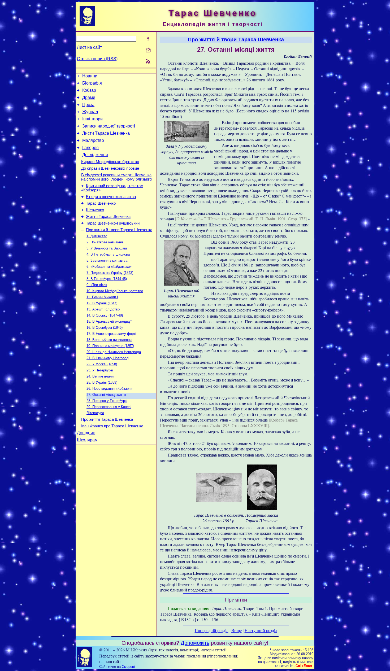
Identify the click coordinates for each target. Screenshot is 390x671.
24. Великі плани (100, 376)
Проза (88, 104)
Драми (88, 97)
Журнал (90, 111)
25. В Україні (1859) (101, 382)
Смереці (128, 667)
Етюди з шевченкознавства (111, 197)
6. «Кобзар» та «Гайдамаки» (109, 267)
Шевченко (95, 210)
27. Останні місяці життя (106, 395)
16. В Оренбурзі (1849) (104, 328)
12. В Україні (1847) (101, 303)
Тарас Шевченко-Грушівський (113, 223)
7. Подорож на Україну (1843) (109, 273)
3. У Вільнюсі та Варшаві (106, 248)
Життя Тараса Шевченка (108, 216)
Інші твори (92, 119)
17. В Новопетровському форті (111, 334)
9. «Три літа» (96, 285)
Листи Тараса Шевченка (106, 133)
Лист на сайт (89, 47)
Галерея (90, 147)
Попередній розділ (211, 630)
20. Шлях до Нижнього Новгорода (113, 352)
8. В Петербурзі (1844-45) (106, 279)
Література (95, 413)
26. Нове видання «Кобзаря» (109, 389)
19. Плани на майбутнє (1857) (110, 346)
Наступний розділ (261, 630)
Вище (236, 630)
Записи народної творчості (108, 126)
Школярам (87, 440)
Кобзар (89, 90)
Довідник (86, 433)
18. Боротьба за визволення (109, 340)
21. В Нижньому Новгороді (107, 358)
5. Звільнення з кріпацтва (106, 260)
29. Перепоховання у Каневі (108, 407)
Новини (89, 76)
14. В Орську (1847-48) (104, 315)
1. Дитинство (96, 236)
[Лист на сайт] (148, 50)
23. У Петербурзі (99, 370)
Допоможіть (195, 643)
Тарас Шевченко (101, 203)
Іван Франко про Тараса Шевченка (112, 426)
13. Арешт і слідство (103, 309)
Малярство (93, 140)
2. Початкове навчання (104, 242)
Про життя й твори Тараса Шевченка (119, 230)
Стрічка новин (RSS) (97, 58)
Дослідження (95, 154)
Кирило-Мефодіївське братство (110, 162)
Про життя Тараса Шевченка (107, 419)
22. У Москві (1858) (101, 364)
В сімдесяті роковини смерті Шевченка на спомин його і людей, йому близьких (116, 177)
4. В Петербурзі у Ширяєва (108, 254)
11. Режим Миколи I (102, 297)
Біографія (92, 83)
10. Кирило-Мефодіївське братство (114, 291)
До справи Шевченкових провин (110, 168)
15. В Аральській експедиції (109, 321)
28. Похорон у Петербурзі (106, 401)
